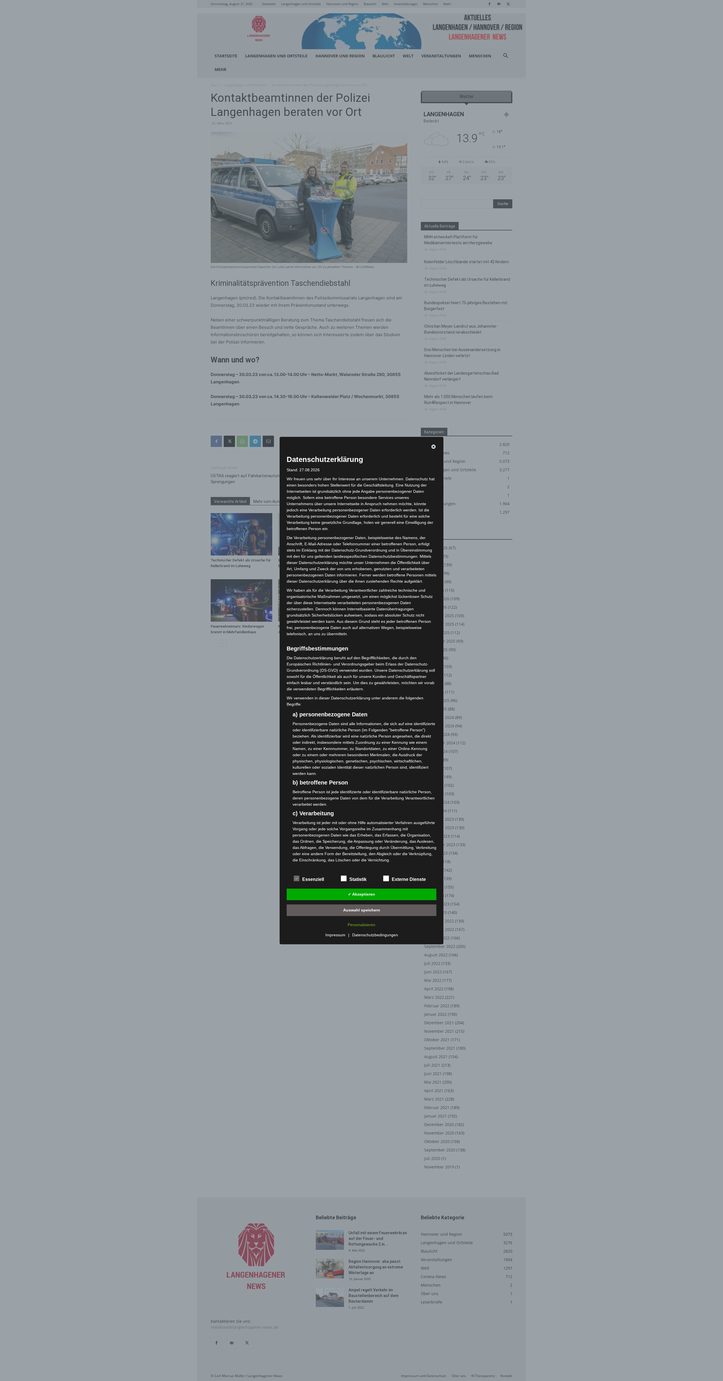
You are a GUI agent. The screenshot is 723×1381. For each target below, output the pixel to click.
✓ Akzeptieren (361, 894)
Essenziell (313, 879)
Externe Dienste (409, 879)
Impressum (335, 935)
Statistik (358, 879)
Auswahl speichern (361, 910)
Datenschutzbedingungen (375, 935)
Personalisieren (361, 924)
